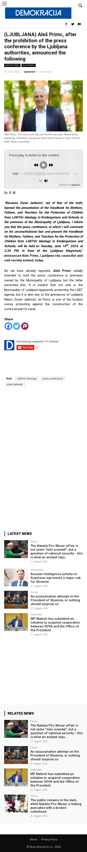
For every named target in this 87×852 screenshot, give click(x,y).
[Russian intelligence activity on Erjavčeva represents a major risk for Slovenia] (16, 577)
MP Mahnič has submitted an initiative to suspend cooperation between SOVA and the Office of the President (55, 624)
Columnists (37, 569)
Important (12, 65)
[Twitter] (72, 24)
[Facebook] (66, 24)
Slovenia (29, 65)
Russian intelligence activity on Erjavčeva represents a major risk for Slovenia (56, 578)
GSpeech (75, 185)
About (33, 839)
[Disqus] (43, 456)
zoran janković (15, 384)
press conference (52, 378)
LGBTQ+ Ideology (27, 378)
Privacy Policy (49, 839)
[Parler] (25, 326)
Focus (33, 541)
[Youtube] (79, 24)
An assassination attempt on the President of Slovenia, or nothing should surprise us (55, 600)
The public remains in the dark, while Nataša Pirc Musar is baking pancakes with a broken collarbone (56, 806)
